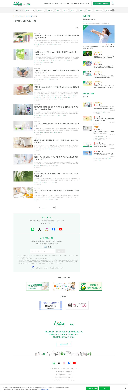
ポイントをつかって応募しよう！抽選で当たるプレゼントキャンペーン (104, 145)
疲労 (83, 10)
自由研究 (42, 10)
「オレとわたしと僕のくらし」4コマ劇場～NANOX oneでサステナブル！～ (104, 76)
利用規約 (51, 268)
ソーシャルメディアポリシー (59, 380)
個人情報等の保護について (63, 374)
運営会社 (73, 369)
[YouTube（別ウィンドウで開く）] (60, 229)
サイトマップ (73, 380)
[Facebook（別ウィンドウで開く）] (53, 229)
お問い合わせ (53, 369)
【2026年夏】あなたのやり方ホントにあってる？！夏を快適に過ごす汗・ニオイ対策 (104, 154)
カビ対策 (110, 10)
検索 (113, 4)
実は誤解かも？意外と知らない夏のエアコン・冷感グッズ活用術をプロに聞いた (104, 86)
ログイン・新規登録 (102, 3)
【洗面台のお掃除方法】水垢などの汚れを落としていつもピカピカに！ (104, 132)
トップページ (17, 16)
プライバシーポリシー (40, 268)
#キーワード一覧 (27, 16)
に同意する (49, 247)
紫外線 (51, 10)
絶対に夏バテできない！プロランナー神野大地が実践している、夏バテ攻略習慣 (104, 56)
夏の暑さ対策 (30, 10)
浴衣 (67, 10)
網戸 (91, 10)
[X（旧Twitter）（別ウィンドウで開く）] (40, 229)
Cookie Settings (92, 388)
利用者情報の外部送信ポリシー (63, 377)
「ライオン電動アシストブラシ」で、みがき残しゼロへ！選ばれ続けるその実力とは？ (104, 66)
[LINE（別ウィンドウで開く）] (33, 229)
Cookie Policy (44, 389)
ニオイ (75, 10)
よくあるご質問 (65, 369)
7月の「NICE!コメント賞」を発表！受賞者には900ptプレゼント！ (104, 119)
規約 (45, 247)
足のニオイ (99, 10)
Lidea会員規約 (60, 371)
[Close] (125, 388)
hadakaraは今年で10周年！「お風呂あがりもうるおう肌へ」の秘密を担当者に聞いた (104, 108)
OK (104, 388)
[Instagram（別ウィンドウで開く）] (46, 229)
